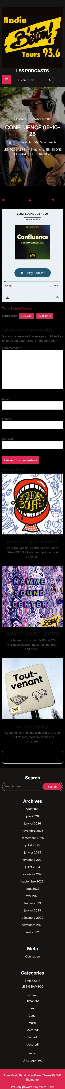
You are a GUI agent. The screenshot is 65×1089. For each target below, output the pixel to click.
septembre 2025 (32, 838)
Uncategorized (33, 1060)
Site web (8, 438)
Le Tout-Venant (32, 726)
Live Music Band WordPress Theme (28, 1075)
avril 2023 (32, 896)
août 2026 (33, 809)
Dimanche (37, 149)
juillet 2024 (32, 867)
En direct (32, 995)
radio (32, 1053)
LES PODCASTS (32, 70)
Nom (5, 399)
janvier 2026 (32, 823)
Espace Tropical (21, 308)
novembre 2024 (32, 859)
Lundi (32, 1015)
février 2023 (32, 903)
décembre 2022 (32, 917)
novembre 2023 (32, 874)
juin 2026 (32, 816)
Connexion (32, 956)
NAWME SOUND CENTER (33, 634)
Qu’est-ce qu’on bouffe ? (32, 541)
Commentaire (12, 348)
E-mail (6, 419)
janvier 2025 (32, 852)
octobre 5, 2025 (16, 199)
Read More (31, 504)
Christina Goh (41, 199)
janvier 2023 (32, 910)
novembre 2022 (32, 925)
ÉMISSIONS (54, 149)
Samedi (32, 1037)
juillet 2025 (32, 845)
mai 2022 (32, 932)
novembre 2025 (32, 830)
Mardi (32, 1023)
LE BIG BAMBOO (32, 986)
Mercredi (33, 1030)
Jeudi (32, 1008)
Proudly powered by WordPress (32, 1087)
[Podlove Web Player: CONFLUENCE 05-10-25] (32, 255)
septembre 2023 (32, 881)
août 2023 (33, 888)
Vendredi (33, 1044)
